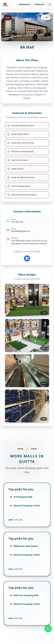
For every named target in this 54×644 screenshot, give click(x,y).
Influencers (39, 4)
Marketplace (24, 4)
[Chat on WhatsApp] (48, 628)
